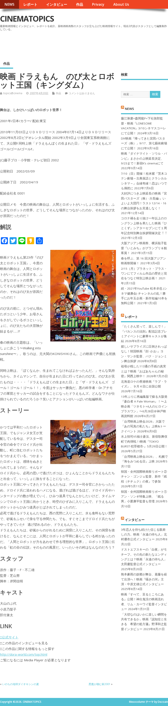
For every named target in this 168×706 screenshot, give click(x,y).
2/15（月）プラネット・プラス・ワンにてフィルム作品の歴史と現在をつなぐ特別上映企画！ (144, 273)
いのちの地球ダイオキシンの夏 (20, 684)
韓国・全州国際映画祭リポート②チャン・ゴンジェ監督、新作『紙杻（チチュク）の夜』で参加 (144, 476)
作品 (79, 4)
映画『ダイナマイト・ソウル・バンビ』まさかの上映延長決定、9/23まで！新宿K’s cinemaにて (144, 158)
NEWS (9, 4)
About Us (121, 4)
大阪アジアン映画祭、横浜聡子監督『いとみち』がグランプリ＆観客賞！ (144, 248)
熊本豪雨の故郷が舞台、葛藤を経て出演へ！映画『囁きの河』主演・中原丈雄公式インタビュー (144, 579)
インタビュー (56, 4)
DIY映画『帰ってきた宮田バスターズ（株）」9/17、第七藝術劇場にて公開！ (144, 143)
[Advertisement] (84, 44)
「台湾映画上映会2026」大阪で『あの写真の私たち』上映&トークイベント (143, 426)
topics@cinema (12, 93)
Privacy (98, 4)
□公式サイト (9, 637)
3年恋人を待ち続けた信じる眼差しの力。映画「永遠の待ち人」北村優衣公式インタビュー (144, 534)
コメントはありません (82, 93)
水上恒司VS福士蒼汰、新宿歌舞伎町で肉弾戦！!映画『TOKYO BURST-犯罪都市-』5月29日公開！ (144, 441)
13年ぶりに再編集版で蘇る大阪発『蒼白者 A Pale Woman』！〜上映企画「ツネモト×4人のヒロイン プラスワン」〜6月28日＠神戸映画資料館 (144, 406)
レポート (30, 4)
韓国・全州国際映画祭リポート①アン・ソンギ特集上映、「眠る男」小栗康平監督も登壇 (144, 496)
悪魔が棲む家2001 (99, 684)
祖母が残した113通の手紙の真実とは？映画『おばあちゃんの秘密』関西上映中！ (143, 371)
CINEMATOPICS (27, 18)
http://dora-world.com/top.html (23, 654)
